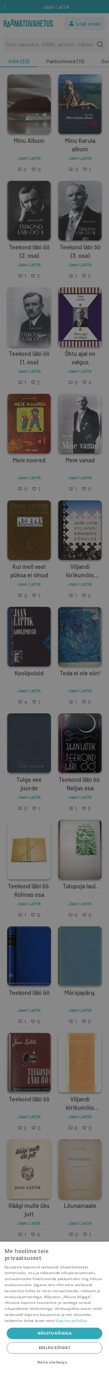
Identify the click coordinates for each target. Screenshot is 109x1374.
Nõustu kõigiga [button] (55, 1333)
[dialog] (54, 1308)
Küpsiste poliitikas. (71, 1320)
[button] (54, 1362)
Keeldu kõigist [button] (55, 1347)
